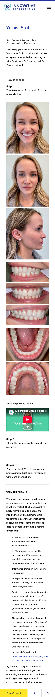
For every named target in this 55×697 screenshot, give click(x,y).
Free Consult (13, 693)
